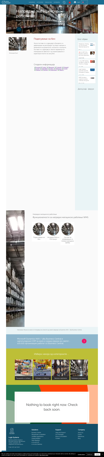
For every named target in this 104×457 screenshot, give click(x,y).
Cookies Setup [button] (81, 454)
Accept (97, 454)
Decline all (89, 454)
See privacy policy (44, 455)
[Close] (102, 454)
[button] (64, 2)
